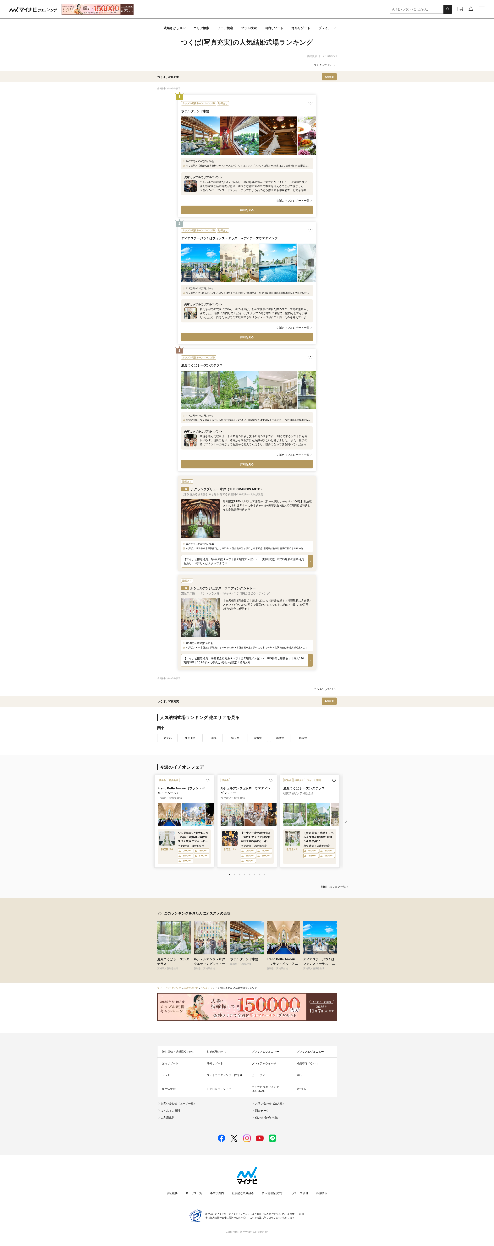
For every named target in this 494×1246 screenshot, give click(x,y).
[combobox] (416, 9)
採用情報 (321, 1193)
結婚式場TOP (191, 988)
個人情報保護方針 (273, 1193)
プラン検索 (249, 28)
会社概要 (172, 1193)
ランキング (206, 988)
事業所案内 (217, 1193)
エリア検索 (201, 28)
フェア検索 (225, 28)
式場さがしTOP (174, 28)
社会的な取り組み (243, 1193)
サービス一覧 (194, 1193)
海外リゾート (301, 28)
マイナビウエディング (169, 988)
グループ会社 (300, 1193)
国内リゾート (274, 28)
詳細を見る (247, 210)
